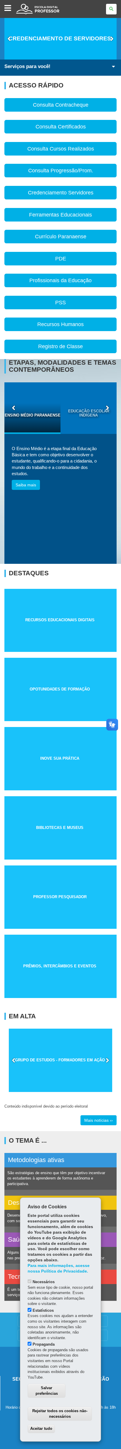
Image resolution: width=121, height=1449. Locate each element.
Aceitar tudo (41, 1428)
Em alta (22, 1016)
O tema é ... (28, 1140)
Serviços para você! (27, 66)
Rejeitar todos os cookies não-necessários (60, 1414)
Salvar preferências (47, 1391)
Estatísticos (43, 1310)
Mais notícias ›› (98, 1120)
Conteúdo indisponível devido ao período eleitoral (46, 1106)
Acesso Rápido (36, 85)
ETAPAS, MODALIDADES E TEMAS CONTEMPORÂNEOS (62, 366)
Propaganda (44, 1344)
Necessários (44, 1282)
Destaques (29, 573)
